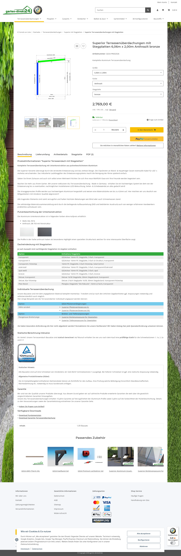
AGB (56, 500)
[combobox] (128, 72)
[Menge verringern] (95, 129)
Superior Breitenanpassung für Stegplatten (79, 317)
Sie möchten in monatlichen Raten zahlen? (128, 145)
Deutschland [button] (113, 120)
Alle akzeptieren (143, 533)
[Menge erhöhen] (123, 129)
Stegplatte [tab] (76, 154)
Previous (22, 458)
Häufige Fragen (137, 496)
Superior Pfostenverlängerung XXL (76, 310)
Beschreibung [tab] (24, 154)
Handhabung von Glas (140, 500)
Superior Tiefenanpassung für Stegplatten (79, 320)
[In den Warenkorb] (19, 40)
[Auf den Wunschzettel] (83, 46)
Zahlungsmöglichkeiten (25, 504)
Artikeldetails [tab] (60, 154)
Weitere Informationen (146, 145)
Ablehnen (144, 546)
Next (159, 458)
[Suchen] (148, 10)
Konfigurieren (143, 540)
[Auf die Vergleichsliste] (77, 46)
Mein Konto (162, 2)
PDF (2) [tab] (90, 154)
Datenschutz (37, 549)
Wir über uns (21, 496)
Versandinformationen (25, 509)
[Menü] (177, 527)
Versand (112, 109)
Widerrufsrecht (60, 513)
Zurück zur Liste (25, 32)
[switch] (172, 542)
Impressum (25, 549)
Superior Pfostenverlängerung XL (75, 307)
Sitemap (57, 504)
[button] (157, 10)
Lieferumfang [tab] (43, 154)
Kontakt (174, 2)
